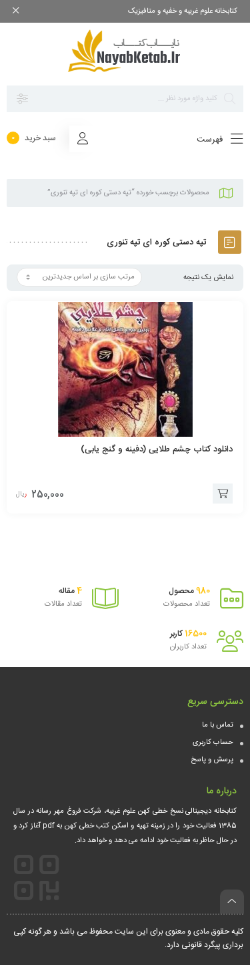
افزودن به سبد (223, 494)
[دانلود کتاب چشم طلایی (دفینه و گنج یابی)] (125, 369)
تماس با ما (217, 725)
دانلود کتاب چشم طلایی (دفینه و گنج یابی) (157, 449)
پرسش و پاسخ (212, 760)
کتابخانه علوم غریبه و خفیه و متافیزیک (182, 11)
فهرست (211, 139)
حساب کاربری (213, 743)
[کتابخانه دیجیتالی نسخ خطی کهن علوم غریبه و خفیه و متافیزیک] (125, 50)
